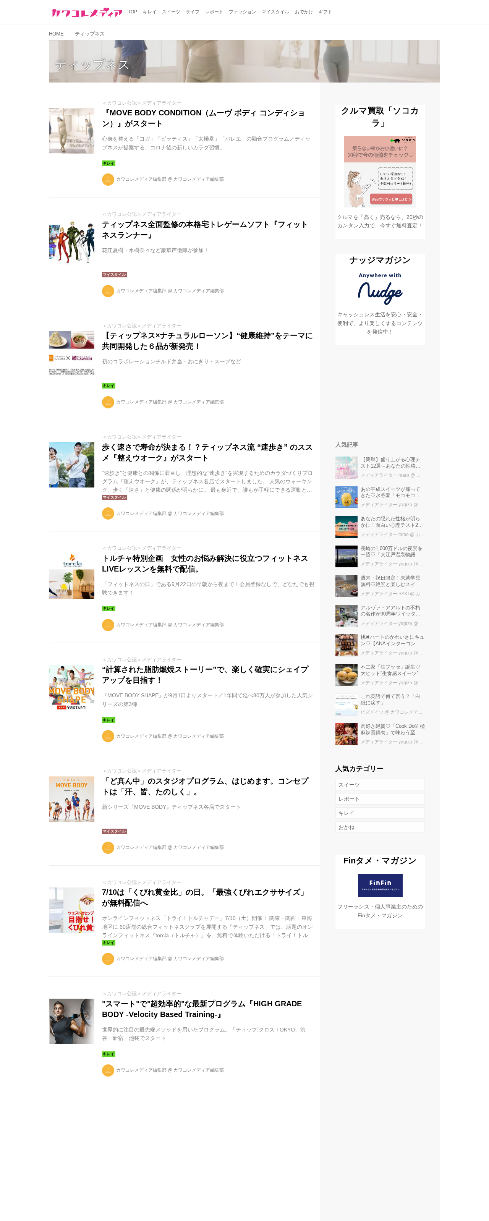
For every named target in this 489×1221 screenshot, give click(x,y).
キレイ (346, 813)
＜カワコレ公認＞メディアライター (141, 103)
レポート (349, 799)
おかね (346, 827)
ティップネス (92, 64)
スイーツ (349, 785)
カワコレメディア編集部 (141, 179)
